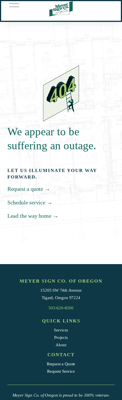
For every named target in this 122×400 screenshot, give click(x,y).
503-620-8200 (61, 307)
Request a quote (28, 189)
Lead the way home (32, 216)
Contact (61, 354)
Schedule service (29, 202)
